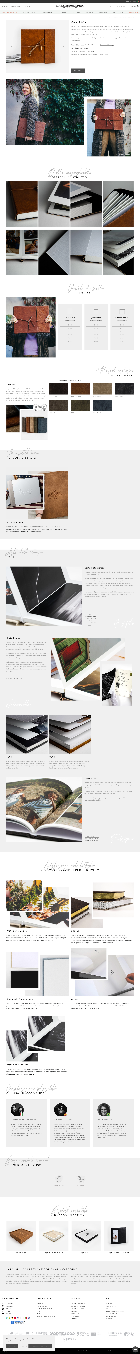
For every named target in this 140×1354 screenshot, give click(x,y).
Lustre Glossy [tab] (90, 619)
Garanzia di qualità (44, 1309)
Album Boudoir (77, 1309)
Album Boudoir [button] (49, 12)
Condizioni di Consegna (115, 1311)
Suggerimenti (111, 1314)
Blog (39, 1314)
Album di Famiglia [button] (30, 12)
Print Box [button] (76, 12)
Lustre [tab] (90, 614)
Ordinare (133, 6)
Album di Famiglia (78, 1306)
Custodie (75, 1316)
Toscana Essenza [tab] (74, 380)
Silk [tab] (90, 621)
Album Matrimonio (78, 1304)
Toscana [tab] (62, 380)
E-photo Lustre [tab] (91, 840)
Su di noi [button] (5, 6)
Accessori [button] (103, 12)
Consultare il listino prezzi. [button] (79, 48)
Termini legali (82, 1351)
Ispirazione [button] (27, 6)
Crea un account (120, 6)
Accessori (75, 1318)
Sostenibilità (42, 1306)
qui (94, 51)
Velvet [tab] (90, 625)
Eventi (39, 1311)
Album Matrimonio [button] (9, 12)
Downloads (111, 1316)
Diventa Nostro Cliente (46, 1316)
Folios (74, 1311)
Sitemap (109, 1318)
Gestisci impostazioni (40, 1346)
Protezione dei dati (98, 1351)
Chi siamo (40, 1304)
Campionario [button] (118, 12)
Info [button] (110, 6)
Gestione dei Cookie (114, 1351)
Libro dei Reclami (132, 1351)
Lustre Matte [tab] (90, 617)
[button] (132, 1)
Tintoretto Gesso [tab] (92, 838)
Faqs (108, 1309)
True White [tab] (91, 836)
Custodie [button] (89, 12)
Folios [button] (63, 12)
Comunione (133, 12)
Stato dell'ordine (113, 1306)
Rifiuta (22, 1346)
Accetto (12, 1346)
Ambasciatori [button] (15, 6)
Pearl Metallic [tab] (91, 623)
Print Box (75, 1314)
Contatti (109, 1304)
